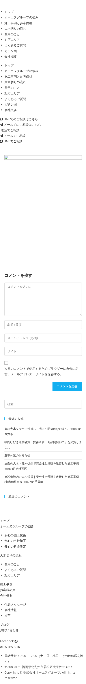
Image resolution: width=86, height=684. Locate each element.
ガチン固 (10, 51)
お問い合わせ (9, 630)
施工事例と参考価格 (18, 23)
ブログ (4, 624)
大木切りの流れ (15, 28)
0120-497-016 (10, 647)
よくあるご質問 (15, 45)
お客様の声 (7, 590)
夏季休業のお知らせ (17, 455)
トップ (9, 12)
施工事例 (6, 584)
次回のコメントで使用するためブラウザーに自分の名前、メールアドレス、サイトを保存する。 (41, 371)
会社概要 (10, 56)
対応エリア (12, 39)
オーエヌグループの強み (21, 17)
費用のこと (12, 34)
